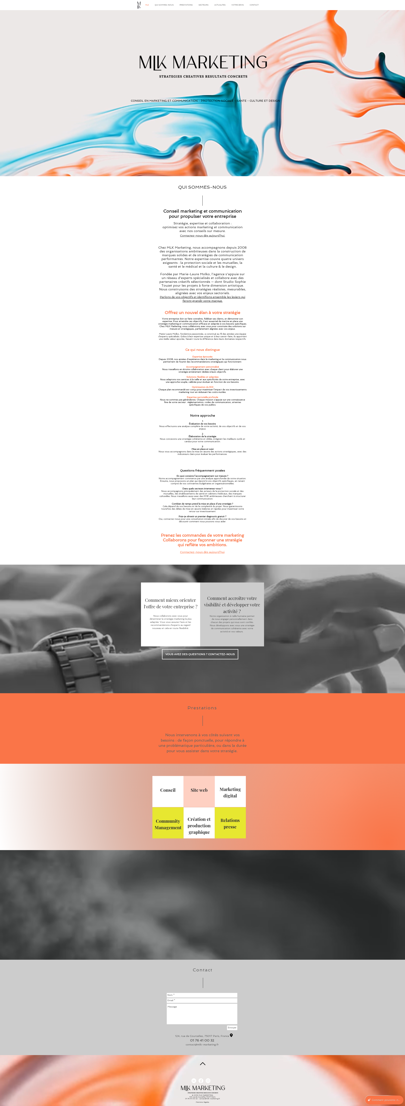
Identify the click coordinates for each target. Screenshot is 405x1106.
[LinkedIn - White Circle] (193, 1080)
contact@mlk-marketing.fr (202, 1044)
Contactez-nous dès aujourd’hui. (202, 235)
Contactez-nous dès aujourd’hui (202, 552)
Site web (199, 790)
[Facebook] (201, 1080)
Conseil (168, 790)
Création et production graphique (199, 825)
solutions (237, 326)
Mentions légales (202, 1102)
